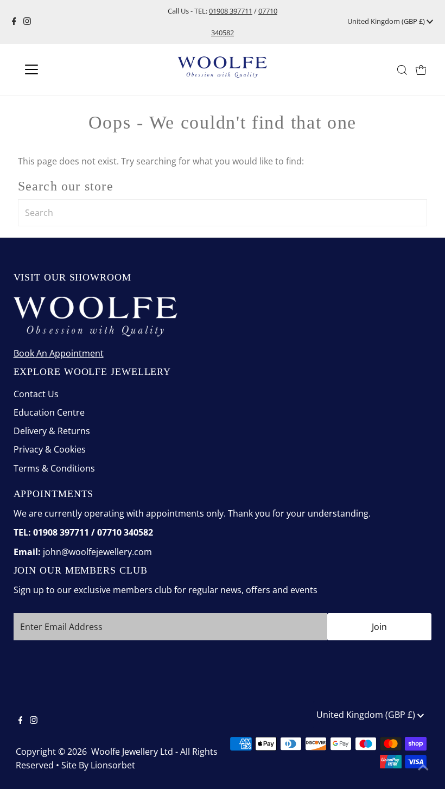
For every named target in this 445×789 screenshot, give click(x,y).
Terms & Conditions (54, 468)
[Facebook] (14, 22)
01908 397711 (230, 11)
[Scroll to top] (423, 767)
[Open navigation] (66, 69)
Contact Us (36, 394)
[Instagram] (27, 22)
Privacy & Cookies (50, 449)
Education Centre (49, 412)
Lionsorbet (113, 765)
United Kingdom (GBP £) (387, 21)
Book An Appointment (59, 353)
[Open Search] (402, 70)
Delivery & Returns (52, 431)
